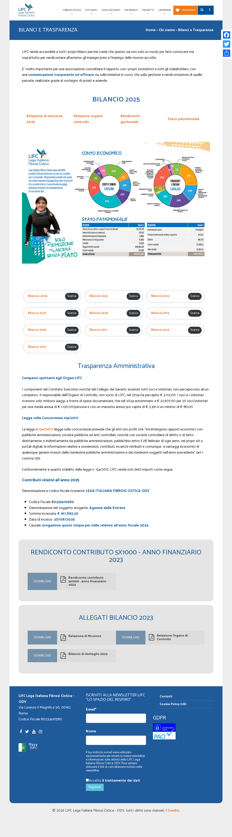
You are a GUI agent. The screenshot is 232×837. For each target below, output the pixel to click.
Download (42, 581)
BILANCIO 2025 (116, 99)
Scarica (71, 296)
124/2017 (45, 429)
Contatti (166, 696)
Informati (130, 11)
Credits (174, 810)
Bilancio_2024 (37, 296)
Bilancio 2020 (98, 313)
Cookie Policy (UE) (173, 704)
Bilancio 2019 (160, 313)
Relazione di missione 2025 (45, 119)
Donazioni (188, 10)
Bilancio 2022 (160, 296)
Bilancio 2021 (37, 313)
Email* (91, 710)
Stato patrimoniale (183, 119)
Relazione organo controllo (88, 119)
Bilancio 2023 (98, 296)
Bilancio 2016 (160, 330)
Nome (91, 731)
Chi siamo (167, 30)
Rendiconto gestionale (130, 119)
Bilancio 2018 (37, 330)
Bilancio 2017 (98, 330)
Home (151, 30)
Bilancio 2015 (37, 347)
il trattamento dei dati (121, 781)
